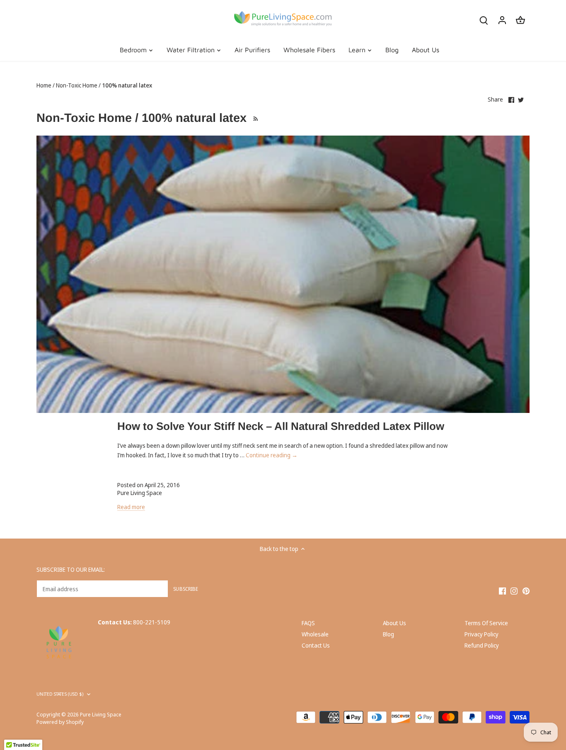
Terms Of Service (486, 623)
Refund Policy (481, 645)
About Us (394, 623)
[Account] (502, 19)
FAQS (308, 623)
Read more (131, 507)
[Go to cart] (520, 19)
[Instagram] (514, 590)
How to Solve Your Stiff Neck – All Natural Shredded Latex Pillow (280, 426)
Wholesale (315, 634)
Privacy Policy (481, 634)
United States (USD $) (59, 694)
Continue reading (272, 455)
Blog (388, 634)
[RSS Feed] (254, 117)
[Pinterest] (526, 590)
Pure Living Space (100, 714)
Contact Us (316, 645)
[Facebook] (502, 590)
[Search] (484, 19)
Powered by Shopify (60, 722)
